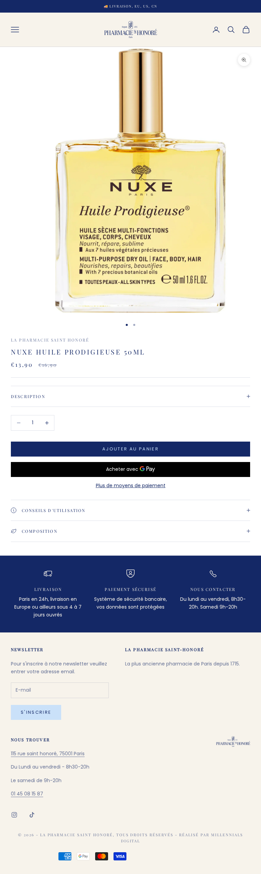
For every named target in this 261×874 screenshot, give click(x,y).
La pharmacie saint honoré (50, 340)
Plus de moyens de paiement (131, 485)
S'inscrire (36, 712)
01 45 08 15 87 (27, 793)
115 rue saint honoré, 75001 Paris (48, 753)
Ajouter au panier (130, 449)
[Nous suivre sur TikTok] (32, 814)
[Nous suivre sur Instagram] (14, 814)
